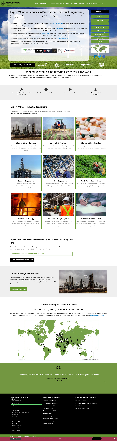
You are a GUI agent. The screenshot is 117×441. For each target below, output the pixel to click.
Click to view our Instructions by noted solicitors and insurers (28, 253)
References (15, 423)
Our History (15, 410)
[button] (12, 382)
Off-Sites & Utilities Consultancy (83, 408)
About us (14, 408)
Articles (14, 405)
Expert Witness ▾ (44, 3)
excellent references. (62, 38)
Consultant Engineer (80, 400)
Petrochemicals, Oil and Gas (50, 403)
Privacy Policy (16, 428)
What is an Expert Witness (49, 400)
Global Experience (17, 419)
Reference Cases (16, 425)
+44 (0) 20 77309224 (84, 3)
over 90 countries (29, 16)
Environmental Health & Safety (50, 410)
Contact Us (15, 417)
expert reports (45, 33)
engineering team (58, 23)
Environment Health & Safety (91, 219)
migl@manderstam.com (97, 3)
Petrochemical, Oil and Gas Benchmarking (86, 403)
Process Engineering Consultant (51, 421)
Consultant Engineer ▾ (71, 3)
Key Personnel (16, 421)
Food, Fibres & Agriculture (91, 181)
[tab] (41, 253)
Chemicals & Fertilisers (58, 143)
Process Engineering (26, 181)
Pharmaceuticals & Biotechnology (51, 405)
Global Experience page (97, 315)
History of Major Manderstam (20, 412)
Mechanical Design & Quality (58, 219)
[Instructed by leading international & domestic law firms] (21, 89)
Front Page (15, 403)
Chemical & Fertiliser (48, 408)
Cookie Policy (16, 430)
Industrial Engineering (58, 181)
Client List (15, 414)
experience (60, 28)
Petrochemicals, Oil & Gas (57, 3)
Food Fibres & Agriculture (49, 416)
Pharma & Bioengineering (91, 143)
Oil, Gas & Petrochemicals (26, 143)
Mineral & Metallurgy (26, 219)
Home (36, 3)
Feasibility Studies (80, 405)
